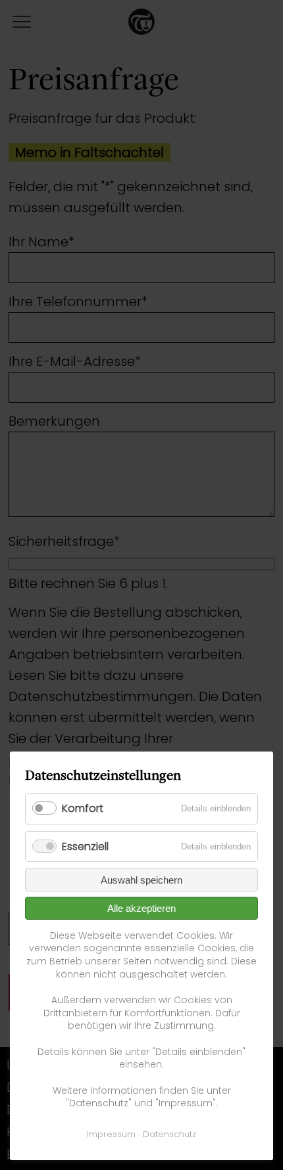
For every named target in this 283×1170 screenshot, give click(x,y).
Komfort (82, 808)
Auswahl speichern (141, 880)
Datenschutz (169, 1134)
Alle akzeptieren (141, 908)
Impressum (111, 1134)
